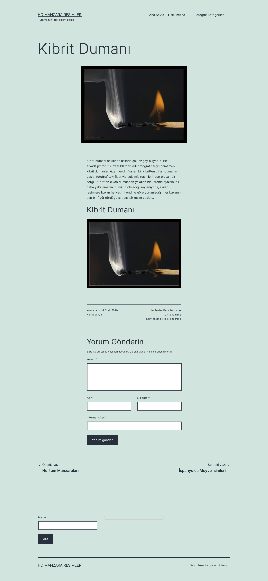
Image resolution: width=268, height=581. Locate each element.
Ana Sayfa (156, 15)
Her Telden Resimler (161, 310)
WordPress (197, 565)
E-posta (143, 397)
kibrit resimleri (154, 318)
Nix (89, 314)
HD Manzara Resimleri (60, 14)
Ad (90, 397)
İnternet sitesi (96, 417)
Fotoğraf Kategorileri (210, 15)
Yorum (92, 359)
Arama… (43, 517)
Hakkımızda (176, 15)
